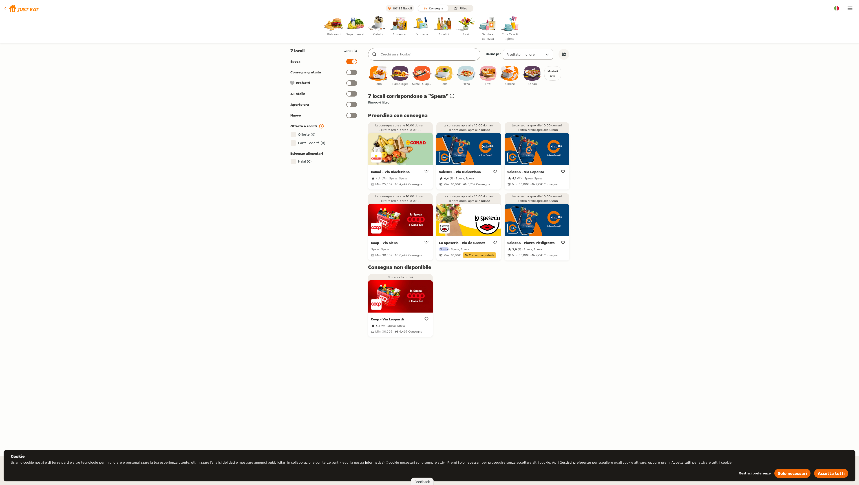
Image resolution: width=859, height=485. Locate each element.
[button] (21, 8)
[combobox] (429, 54)
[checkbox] (378, 76)
